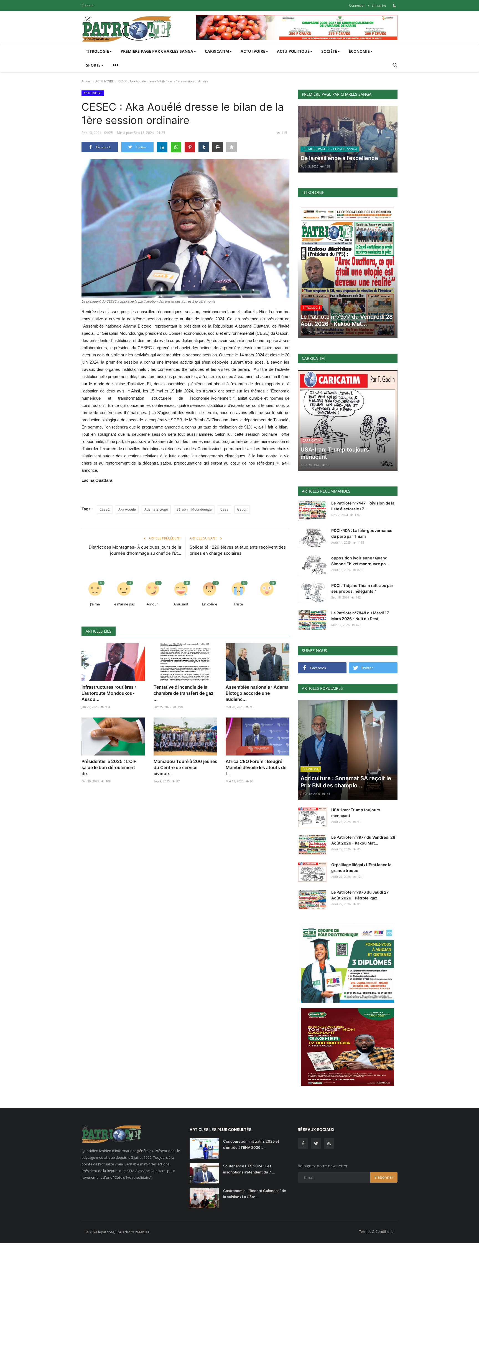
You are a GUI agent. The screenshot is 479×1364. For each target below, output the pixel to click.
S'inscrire (379, 5)
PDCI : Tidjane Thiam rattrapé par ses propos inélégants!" (362, 588)
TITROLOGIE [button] (97, 51)
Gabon (242, 509)
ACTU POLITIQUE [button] (293, 51)
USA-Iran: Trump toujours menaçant (355, 812)
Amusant (181, 604)
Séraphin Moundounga (194, 509)
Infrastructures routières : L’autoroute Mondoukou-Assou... (108, 693)
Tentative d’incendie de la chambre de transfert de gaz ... (183, 693)
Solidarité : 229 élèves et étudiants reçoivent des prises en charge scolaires (238, 550)
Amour (152, 604)
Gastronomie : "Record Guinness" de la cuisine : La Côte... (254, 1193)
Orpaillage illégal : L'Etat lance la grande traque (361, 867)
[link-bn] (297, 27)
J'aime (95, 604)
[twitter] (316, 1143)
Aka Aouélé (127, 509)
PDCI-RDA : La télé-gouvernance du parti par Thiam (361, 533)
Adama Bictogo (156, 509)
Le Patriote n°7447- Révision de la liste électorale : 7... (362, 506)
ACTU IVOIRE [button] (253, 51)
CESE (224, 509)
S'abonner (383, 1177)
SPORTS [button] (93, 65)
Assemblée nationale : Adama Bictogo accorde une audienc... (257, 693)
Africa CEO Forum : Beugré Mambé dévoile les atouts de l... (256, 767)
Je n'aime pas (124, 604)
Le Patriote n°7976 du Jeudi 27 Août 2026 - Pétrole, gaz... (360, 895)
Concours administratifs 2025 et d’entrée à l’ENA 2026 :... (251, 1144)
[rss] (329, 1143)
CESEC (105, 509)
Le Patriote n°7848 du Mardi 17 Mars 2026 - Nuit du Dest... (360, 615)
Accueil (86, 81)
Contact (87, 5)
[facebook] (303, 1143)
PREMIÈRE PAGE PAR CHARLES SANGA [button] (157, 51)
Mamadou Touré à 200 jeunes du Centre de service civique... (185, 767)
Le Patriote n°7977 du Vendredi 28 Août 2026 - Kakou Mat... (363, 840)
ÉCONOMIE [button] (359, 51)
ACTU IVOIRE (104, 81)
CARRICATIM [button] (217, 51)
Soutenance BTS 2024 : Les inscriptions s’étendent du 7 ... (249, 1169)
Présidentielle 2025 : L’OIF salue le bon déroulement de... (108, 767)
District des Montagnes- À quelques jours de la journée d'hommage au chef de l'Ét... (135, 550)
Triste (238, 604)
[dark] (394, 5)
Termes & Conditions (376, 1231)
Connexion (357, 5)
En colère (209, 604)
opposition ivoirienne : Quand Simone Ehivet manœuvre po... (360, 561)
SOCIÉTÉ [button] (329, 51)
